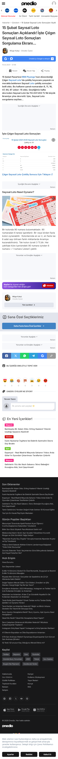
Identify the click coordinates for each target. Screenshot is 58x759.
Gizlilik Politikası (8, 680)
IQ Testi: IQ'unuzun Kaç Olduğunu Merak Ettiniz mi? (23, 643)
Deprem (16, 654)
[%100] (33, 10)
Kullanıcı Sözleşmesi (36, 677)
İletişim (5, 690)
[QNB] (42, 10)
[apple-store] (9, 709)
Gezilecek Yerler (30, 664)
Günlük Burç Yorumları (12, 659)
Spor (8, 449)
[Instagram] (4, 698)
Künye (30, 684)
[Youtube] (21, 698)
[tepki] (5, 380)
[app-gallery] (39, 709)
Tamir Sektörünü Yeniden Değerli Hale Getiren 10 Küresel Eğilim (28, 510)
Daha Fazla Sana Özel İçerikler (27, 326)
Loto (32, 83)
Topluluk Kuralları (9, 684)
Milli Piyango (28, 77)
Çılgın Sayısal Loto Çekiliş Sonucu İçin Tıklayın (26, 174)
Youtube (35, 654)
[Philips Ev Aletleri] (15, 10)
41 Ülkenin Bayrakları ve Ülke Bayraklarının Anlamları (23, 632)
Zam (26, 654)
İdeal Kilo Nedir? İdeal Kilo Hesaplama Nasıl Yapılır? (23, 618)
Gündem (15, 22)
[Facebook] (10, 698)
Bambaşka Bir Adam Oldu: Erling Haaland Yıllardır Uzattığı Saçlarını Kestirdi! (28, 430)
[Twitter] (15, 698)
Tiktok (36, 659)
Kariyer (31, 674)
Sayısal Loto (15, 80)
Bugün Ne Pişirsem (11, 664)
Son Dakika (47, 659)
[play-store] (24, 709)
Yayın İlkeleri (33, 680)
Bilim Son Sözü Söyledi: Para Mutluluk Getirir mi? (22, 529)
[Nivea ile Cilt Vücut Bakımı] (7, 10)
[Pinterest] (27, 698)
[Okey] (24, 10)
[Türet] (51, 10)
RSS (29, 687)
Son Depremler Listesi (11, 566)
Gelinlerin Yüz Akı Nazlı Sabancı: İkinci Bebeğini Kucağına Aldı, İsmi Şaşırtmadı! (27, 465)
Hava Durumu (7, 562)
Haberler (6, 22)
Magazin (9, 425)
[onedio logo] (27, 725)
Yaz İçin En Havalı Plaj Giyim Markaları (17, 513)
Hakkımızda (7, 674)
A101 (28, 659)
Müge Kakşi (21, 51)
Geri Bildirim (7, 677)
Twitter (6, 654)
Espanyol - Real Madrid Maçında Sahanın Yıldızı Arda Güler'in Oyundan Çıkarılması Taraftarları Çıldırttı (29, 453)
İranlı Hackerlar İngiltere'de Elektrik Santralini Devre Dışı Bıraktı (29, 442)
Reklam (5, 687)
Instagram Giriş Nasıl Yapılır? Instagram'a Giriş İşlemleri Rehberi (28, 628)
